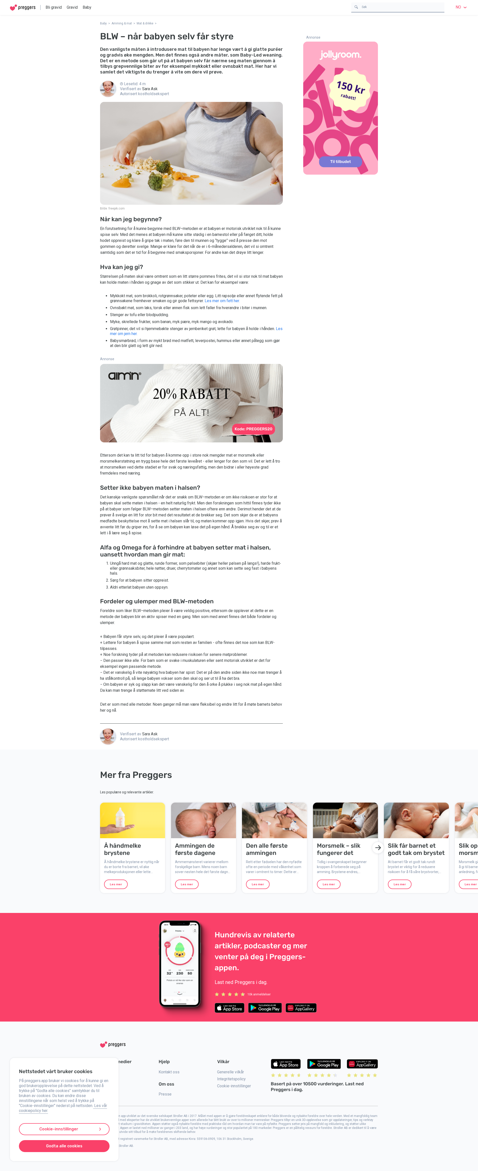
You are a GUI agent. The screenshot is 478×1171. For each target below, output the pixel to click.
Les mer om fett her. (222, 300)
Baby (87, 7)
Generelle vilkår (230, 1072)
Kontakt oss (169, 1072)
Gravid (72, 7)
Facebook (108, 1079)
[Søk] (356, 6)
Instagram (109, 1072)
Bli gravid (54, 7)
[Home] (22, 7)
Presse (165, 1094)
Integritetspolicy (231, 1079)
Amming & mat (122, 23)
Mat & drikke (145, 23)
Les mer (116, 884)
